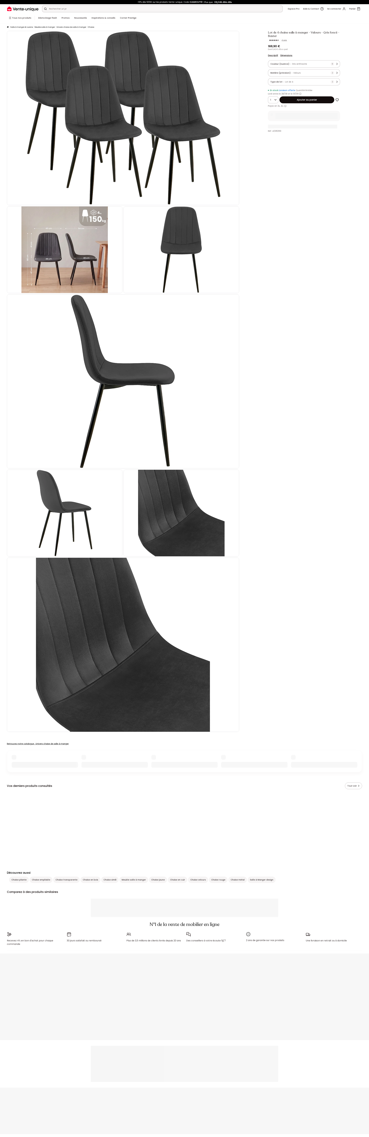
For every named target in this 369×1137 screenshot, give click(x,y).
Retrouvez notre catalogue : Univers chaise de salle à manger (38, 743)
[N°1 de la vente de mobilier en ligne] (23, 8)
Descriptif (273, 55)
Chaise (91, 27)
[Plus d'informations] (300, 94)
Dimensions (286, 55)
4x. (282, 105)
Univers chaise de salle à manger (71, 27)
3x (279, 105)
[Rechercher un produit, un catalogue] (45, 9)
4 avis (284, 40)
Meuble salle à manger (45, 27)
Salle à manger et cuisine (21, 27)
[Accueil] (8, 27)
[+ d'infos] (285, 106)
